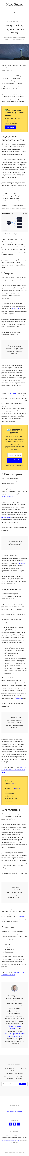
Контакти (14, 1109)
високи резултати (7, 496)
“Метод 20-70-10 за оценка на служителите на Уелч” (14, 769)
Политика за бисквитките (14, 1114)
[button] (14, 13)
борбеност (18, 698)
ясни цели (22, 563)
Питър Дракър (11, 393)
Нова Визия (14, 4)
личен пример (6, 517)
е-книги (17, 1036)
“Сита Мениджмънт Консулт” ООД (10, 1140)
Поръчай (10, 127)
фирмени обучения (11, 1034)
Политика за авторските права (14, 1111)
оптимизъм (15, 308)
